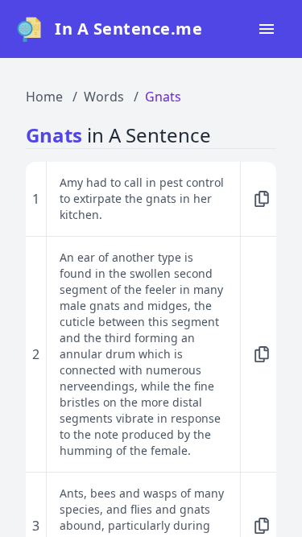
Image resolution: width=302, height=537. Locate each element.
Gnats (163, 96)
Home (44, 96)
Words (104, 96)
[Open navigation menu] (266, 29)
